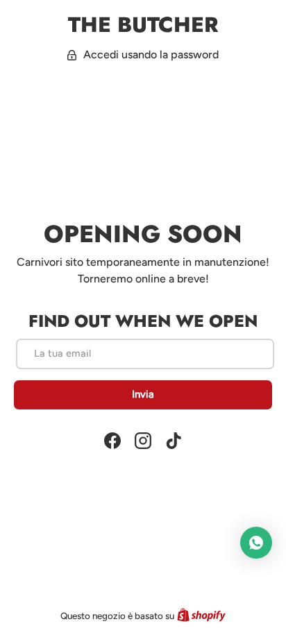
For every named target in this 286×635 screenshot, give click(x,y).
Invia (143, 394)
